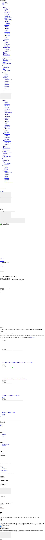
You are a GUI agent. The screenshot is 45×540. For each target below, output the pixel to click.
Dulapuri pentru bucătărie (14, 290)
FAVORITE (2, 470)
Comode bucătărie (2, 261)
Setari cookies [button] (34, 517)
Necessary (2, 526)
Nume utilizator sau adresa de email (11, 473)
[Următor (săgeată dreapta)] (1, 539)
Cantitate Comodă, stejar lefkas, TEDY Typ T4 (5, 503)
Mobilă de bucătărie (2, 258)
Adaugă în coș (3, 364)
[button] (2, 289)
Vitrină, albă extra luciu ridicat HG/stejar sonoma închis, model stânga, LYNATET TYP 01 (17, 362)
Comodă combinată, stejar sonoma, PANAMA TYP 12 (11, 395)
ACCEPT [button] (38, 517)
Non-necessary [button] (2, 529)
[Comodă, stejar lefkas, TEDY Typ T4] (7, 298)
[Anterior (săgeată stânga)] (0, 539)
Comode (4, 345)
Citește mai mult (3, 414)
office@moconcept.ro (32, 337)
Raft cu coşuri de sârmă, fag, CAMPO (8, 412)
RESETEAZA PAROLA (3, 484)
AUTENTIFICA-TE (2, 477)
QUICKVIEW (3, 365)
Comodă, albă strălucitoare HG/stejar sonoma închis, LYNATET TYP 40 (14, 378)
